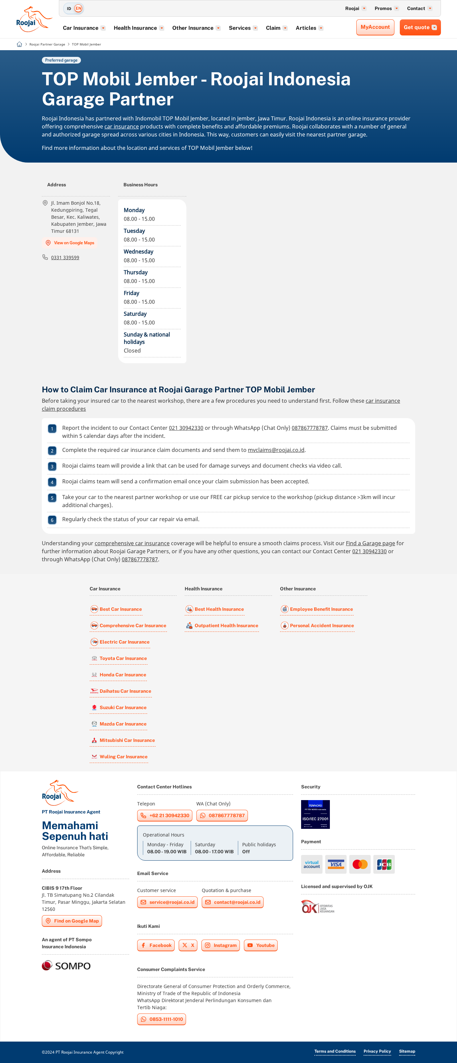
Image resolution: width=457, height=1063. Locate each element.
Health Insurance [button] (135, 28)
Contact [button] (416, 8)
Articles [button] (306, 28)
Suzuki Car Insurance (123, 707)
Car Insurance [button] (80, 28)
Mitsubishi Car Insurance (127, 740)
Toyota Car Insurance (123, 658)
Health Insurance (203, 588)
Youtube (265, 945)
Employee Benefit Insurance (321, 609)
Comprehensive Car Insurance (133, 625)
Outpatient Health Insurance (226, 625)
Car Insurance (105, 588)
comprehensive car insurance (132, 543)
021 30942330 (186, 427)
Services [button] (240, 28)
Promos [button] (383, 8)
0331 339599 (65, 257)
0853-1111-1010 (166, 1019)
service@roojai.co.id (172, 902)
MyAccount (375, 27)
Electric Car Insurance (125, 642)
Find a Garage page (370, 543)
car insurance (121, 126)
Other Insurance (298, 588)
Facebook (161, 945)
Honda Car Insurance (123, 674)
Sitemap (407, 1051)
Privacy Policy (377, 1051)
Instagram (225, 945)
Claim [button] (273, 28)
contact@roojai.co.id (237, 902)
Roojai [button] (352, 8)
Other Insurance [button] (192, 28)
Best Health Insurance (219, 609)
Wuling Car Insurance (124, 756)
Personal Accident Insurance (322, 625)
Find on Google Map (76, 921)
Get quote (417, 27)
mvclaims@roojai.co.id (276, 450)
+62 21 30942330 (169, 815)
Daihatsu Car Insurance (125, 691)
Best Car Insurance (121, 609)
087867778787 (310, 427)
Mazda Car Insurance (123, 724)
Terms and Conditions (335, 1051)
